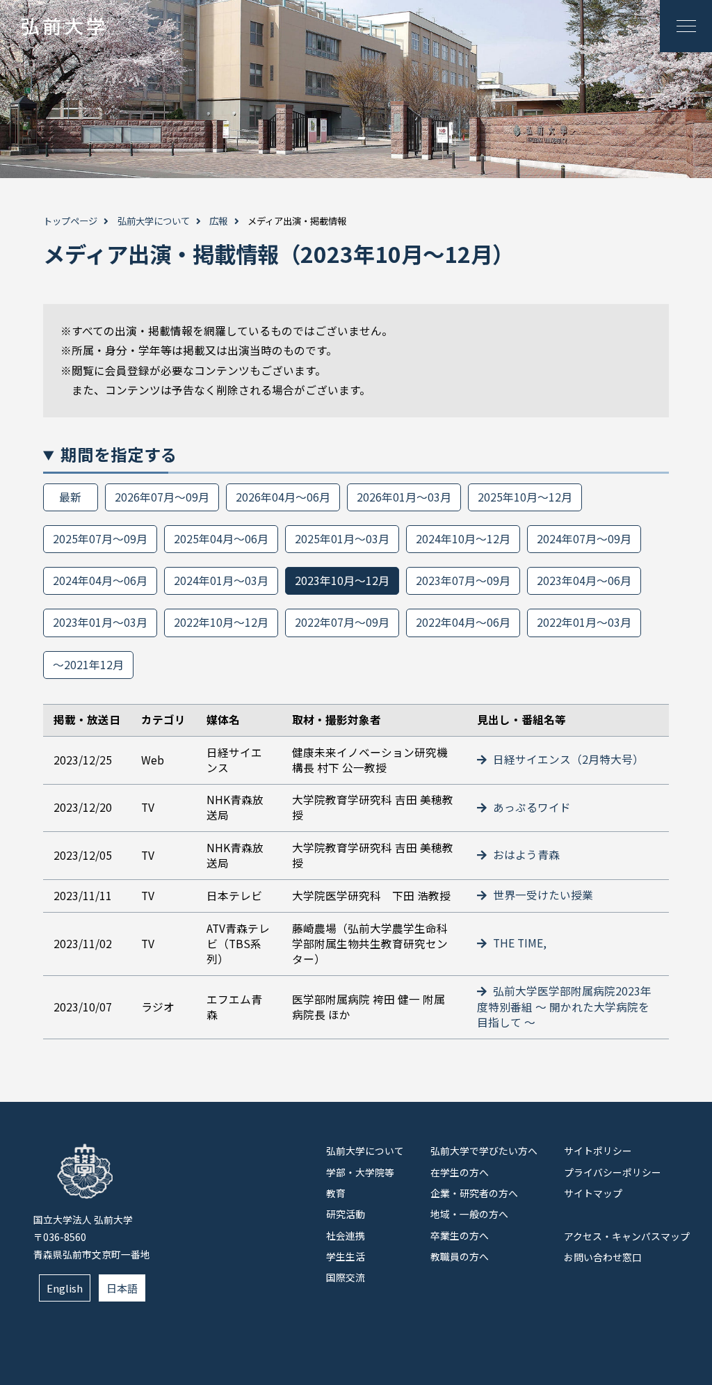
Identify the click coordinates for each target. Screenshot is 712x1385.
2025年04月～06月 (221, 539)
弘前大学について (154, 220)
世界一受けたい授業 (541, 895)
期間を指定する (118, 454)
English (65, 1288)
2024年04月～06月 (100, 581)
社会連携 (345, 1235)
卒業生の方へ (459, 1235)
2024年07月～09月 (584, 539)
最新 (70, 497)
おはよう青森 (525, 855)
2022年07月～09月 (342, 622)
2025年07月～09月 (100, 539)
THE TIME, (518, 943)
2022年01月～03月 (584, 622)
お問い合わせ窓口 (603, 1257)
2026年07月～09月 (162, 497)
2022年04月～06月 (463, 622)
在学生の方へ (459, 1172)
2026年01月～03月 (404, 497)
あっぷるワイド (530, 807)
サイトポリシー (598, 1151)
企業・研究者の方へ (474, 1193)
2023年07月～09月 (463, 581)
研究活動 (345, 1214)
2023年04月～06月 (584, 581)
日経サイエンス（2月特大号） (567, 759)
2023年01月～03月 (100, 622)
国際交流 (345, 1277)
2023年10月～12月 (342, 581)
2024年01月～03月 (221, 581)
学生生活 (345, 1256)
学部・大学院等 (360, 1172)
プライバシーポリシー (612, 1172)
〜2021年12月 (88, 665)
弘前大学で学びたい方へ (483, 1151)
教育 (336, 1193)
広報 (218, 220)
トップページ (70, 220)
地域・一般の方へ (469, 1214)
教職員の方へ (459, 1256)
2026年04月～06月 (283, 497)
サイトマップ (593, 1193)
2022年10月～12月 (221, 622)
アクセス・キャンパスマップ (627, 1236)
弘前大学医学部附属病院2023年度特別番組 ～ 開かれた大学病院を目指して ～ (564, 1006)
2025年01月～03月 (342, 539)
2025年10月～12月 (525, 497)
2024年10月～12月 (463, 539)
